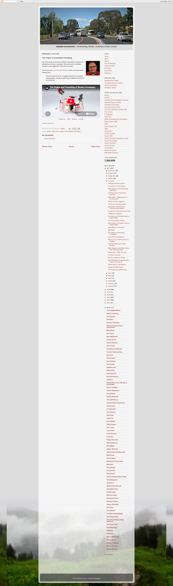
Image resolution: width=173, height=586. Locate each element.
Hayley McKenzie (112, 396)
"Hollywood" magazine (115, 213)
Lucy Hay (110, 436)
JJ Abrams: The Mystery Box (117, 204)
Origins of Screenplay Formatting (69, 131)
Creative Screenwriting (114, 352)
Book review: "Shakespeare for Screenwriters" (117, 198)
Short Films (108, 70)
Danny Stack (111, 358)
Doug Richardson (113, 376)
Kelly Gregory (111, 424)
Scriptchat (110, 483)
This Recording (112, 527)
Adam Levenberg (112, 313)
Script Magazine (112, 480)
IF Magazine (108, 114)
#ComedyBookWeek (113, 310)
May (109, 275)
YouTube (80, 119)
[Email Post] (69, 128)
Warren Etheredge (113, 537)
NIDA (106, 124)
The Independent (112, 517)
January (111, 286)
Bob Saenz (110, 333)
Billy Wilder (111, 230)
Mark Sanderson (112, 443)
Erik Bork (110, 379)
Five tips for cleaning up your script (119, 211)
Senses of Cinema (110, 150)
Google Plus (62, 119)
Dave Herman (111, 361)
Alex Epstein (111, 316)
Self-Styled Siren (112, 489)
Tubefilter (110, 530)
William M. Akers (112, 546)
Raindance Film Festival (115, 461)
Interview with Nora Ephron (116, 183)
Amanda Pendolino (113, 322)
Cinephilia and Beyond (114, 349)
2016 (108, 289)
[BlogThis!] (75, 129)
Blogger (97, 578)
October (111, 173)
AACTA (107, 95)
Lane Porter (111, 430)
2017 (108, 168)
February (111, 283)
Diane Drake (111, 370)
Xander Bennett (112, 549)
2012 (108, 300)
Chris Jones (111, 346)
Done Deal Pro (111, 373)
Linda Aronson (112, 433)
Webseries (108, 73)
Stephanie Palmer (113, 498)
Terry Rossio (111, 510)
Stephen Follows (112, 501)
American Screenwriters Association (115, 326)
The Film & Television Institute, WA (115, 109)
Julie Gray (110, 415)
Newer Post (47, 146)
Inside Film (108, 117)
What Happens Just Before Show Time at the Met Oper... (118, 248)
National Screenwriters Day (116, 452)
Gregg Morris (111, 393)
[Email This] (73, 129)
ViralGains (110, 533)
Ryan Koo (110, 464)
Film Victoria (108, 112)
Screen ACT (108, 131)
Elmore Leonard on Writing (116, 257)
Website (74, 119)
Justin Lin (110, 418)
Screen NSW (109, 136)
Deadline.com (111, 367)
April (110, 278)
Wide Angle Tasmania (111, 152)
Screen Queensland (111, 141)
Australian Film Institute (112, 105)
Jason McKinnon (112, 400)
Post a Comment (50, 138)
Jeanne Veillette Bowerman (116, 403)
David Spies (111, 364)
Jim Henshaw (111, 409)
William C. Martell (112, 543)
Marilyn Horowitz (112, 440)
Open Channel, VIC (111, 126)
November (111, 170)
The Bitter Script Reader (115, 513)
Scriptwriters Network (114, 486)
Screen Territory (110, 145)
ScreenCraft (111, 473)
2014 (108, 295)
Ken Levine (110, 427)
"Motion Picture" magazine (116, 201)
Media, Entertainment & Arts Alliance (116, 119)
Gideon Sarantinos (113, 390)
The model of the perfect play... (118, 269)
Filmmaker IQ (65, 70)
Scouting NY (111, 470)
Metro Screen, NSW (111, 121)
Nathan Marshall (112, 449)
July (109, 181)
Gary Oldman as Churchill (116, 227)
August (110, 178)
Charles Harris (111, 339)
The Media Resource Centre (114, 83)
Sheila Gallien (111, 492)
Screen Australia (110, 133)
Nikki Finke (110, 455)
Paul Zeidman (111, 458)
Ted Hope (110, 507)
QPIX (106, 129)
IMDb (68, 119)
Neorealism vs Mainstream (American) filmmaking (116, 207)
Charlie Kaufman (112, 343)
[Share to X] (77, 129)
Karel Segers (111, 421)
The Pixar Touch (112, 524)
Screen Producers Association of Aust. (117, 138)
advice (49, 131)
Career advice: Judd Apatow (117, 264)
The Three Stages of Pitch (116, 220)
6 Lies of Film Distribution (116, 237)
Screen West (109, 148)
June (110, 273)
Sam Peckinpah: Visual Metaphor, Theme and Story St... (118, 261)
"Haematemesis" (110, 66)
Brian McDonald (112, 336)
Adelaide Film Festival (111, 80)
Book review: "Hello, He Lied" (117, 252)
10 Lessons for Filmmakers (116, 186)
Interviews (108, 68)
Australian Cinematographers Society (116, 100)
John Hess (56, 70)
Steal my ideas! (112, 495)
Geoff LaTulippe (112, 387)
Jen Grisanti (111, 406)
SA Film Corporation (111, 85)
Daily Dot (110, 355)
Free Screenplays (110, 63)
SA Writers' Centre (110, 87)
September (112, 176)
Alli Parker (110, 319)
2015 (108, 292)
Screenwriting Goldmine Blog (117, 476)
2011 (108, 303)
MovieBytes (111, 446)
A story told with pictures (115, 267)
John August (111, 412)
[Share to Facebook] (79, 129)
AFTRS (107, 97)
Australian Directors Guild (113, 102)
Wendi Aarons (111, 540)
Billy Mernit (110, 330)
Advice (107, 61)
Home (71, 146)
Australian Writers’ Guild (112, 107)
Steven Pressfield (113, 504)
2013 (108, 297)
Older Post (95, 146)
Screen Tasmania (110, 143)
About (106, 58)
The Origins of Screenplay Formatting (116, 233)
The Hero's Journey (114, 255)
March (110, 281)
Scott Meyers (111, 467)
